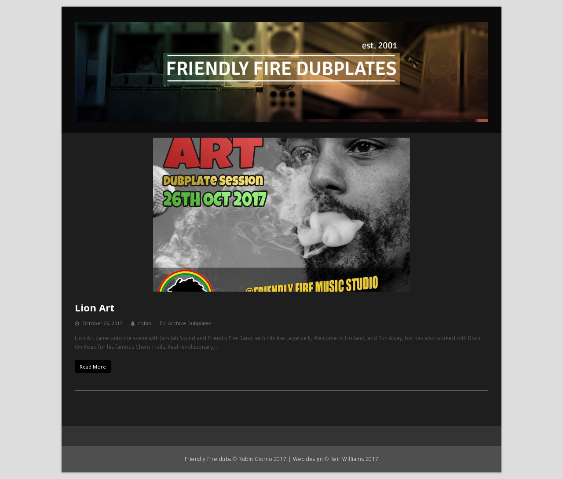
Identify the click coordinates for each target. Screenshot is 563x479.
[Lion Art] (281, 215)
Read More (93, 366)
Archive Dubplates (189, 323)
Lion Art (94, 307)
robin (144, 323)
